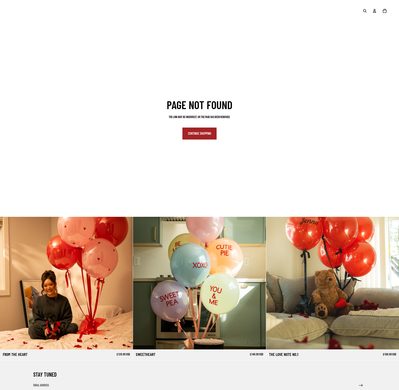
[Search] (365, 11)
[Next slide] (259, 283)
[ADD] (126, 342)
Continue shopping (199, 133)
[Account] (374, 11)
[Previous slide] (140, 283)
